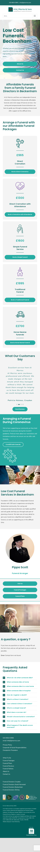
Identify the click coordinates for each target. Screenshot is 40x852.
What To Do (7, 758)
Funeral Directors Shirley (11, 790)
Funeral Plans (7, 763)
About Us (6, 771)
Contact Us (6, 774)
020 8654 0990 (13, 2)
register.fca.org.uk (21, 814)
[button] (20, 678)
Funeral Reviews (8, 766)
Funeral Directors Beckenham (13, 787)
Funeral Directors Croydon (12, 782)
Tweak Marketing (16, 821)
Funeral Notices (8, 769)
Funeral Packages (9, 761)
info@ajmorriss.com (25, 2)
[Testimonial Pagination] (17, 404)
